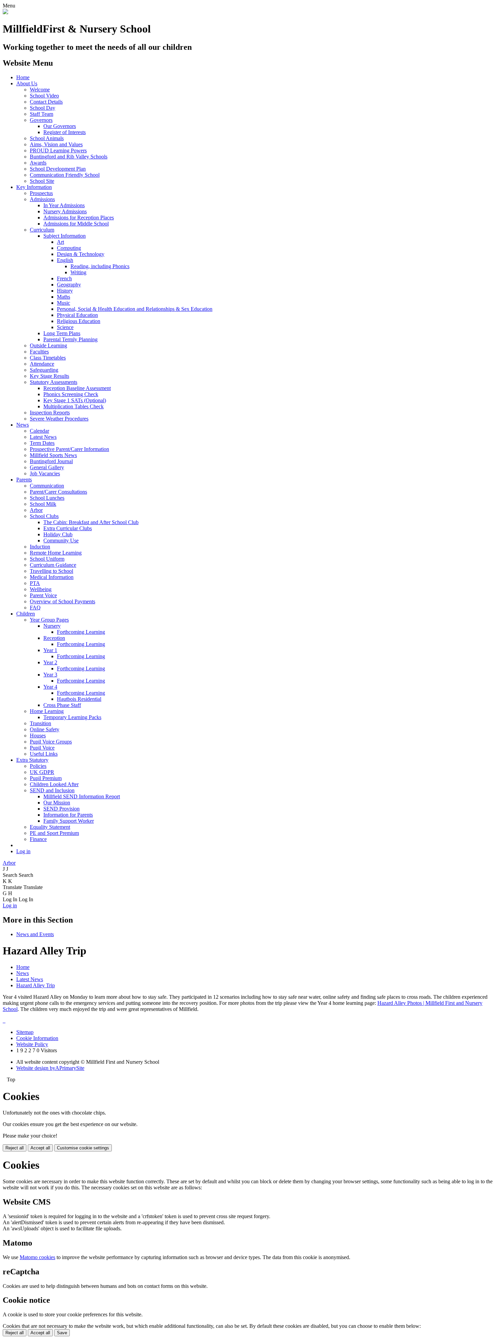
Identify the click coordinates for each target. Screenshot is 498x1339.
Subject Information (64, 236)
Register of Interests (64, 132)
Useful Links (44, 754)
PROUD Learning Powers (58, 150)
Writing (78, 272)
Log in (23, 851)
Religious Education (78, 321)
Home (22, 77)
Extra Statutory (32, 760)
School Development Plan (58, 169)
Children (25, 614)
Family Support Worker (68, 821)
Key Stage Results (49, 376)
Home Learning (47, 711)
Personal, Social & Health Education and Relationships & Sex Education (134, 309)
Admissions (42, 199)
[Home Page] (5, 12)
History (65, 291)
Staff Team (41, 114)
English (65, 260)
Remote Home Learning (56, 553)
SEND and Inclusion (52, 790)
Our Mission (56, 802)
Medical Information (52, 577)
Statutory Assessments (53, 382)
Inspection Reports (50, 412)
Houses (38, 735)
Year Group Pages (49, 620)
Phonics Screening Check (70, 394)
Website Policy (32, 1044)
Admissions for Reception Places (78, 217)
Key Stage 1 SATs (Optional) (74, 400)
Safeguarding (44, 370)
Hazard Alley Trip (35, 985)
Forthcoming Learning (81, 632)
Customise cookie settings (83, 1147)
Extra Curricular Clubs (67, 528)
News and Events (35, 934)
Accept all (40, 1147)
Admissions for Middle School (76, 223)
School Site (42, 181)
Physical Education (77, 315)
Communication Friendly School (65, 175)
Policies (38, 766)
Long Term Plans (61, 333)
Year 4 (50, 687)
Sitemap (25, 1032)
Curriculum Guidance (53, 565)
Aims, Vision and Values (56, 144)
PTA (35, 583)
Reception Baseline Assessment (77, 388)
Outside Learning (48, 345)
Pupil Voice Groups (51, 741)
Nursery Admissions (65, 211)
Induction (40, 546)
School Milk (43, 504)
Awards (38, 163)
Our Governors (59, 126)
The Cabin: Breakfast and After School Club (91, 522)
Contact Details (46, 102)
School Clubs (44, 516)
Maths (63, 297)
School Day (42, 108)
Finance (38, 839)
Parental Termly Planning (70, 339)
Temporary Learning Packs (72, 717)
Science (65, 327)
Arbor (36, 510)
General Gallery (47, 467)
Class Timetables (48, 358)
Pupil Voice (42, 748)
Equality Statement (50, 827)
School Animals (47, 138)
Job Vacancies (45, 473)
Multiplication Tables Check (73, 406)
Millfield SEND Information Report (81, 796)
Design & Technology (80, 254)
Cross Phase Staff (62, 705)
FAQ (35, 607)
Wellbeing (40, 589)
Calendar (39, 431)
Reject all (14, 1147)
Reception (54, 638)
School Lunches (47, 498)
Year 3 (50, 674)
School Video (44, 96)
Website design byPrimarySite (50, 1068)
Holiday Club (57, 534)
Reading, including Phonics (99, 266)
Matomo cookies (37, 1257)
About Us (26, 83)
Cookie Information (37, 1038)
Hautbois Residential (79, 699)
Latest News (43, 437)
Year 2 (50, 662)
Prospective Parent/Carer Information (69, 449)
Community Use (61, 540)
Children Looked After (54, 784)
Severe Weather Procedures (59, 419)
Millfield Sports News (53, 455)
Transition (40, 723)
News (22, 425)
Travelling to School (51, 571)
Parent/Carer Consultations (58, 492)
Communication (47, 486)
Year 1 (50, 650)
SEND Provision (61, 809)
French (64, 278)
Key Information (34, 187)
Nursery (52, 626)
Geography (69, 284)
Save (62, 1332)
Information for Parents (68, 815)
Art (60, 242)
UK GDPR (42, 772)
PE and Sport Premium (54, 833)
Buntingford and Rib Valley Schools (68, 156)
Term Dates (42, 443)
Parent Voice (43, 595)
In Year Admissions (64, 205)
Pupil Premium (46, 778)
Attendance (42, 364)
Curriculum (42, 230)
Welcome (40, 89)
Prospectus (41, 193)
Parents (24, 479)
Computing (69, 248)
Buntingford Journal (51, 461)
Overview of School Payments (62, 601)
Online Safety (44, 729)
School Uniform (47, 559)
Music (63, 303)
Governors (41, 120)
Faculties (39, 351)
